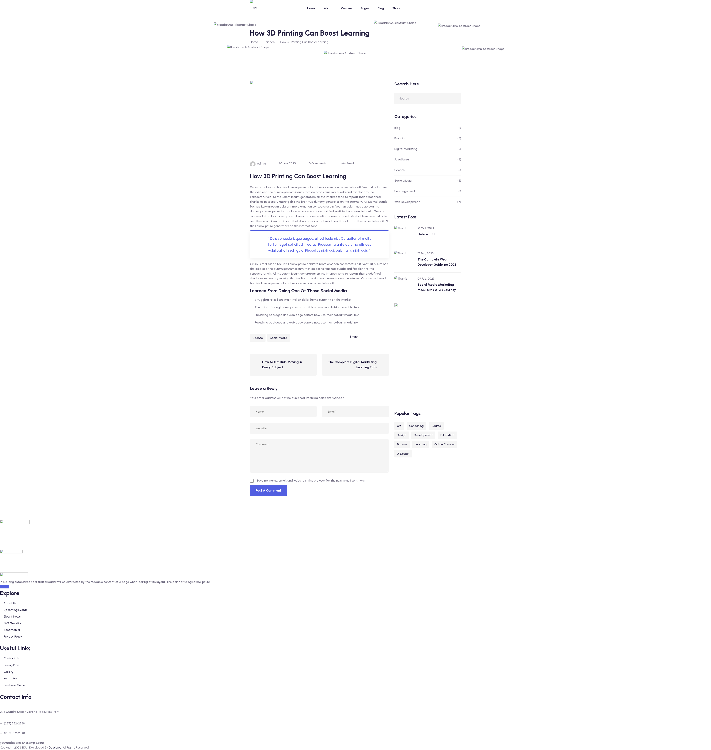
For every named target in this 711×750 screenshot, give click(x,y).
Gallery (9, 671)
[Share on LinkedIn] (363, 336)
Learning (421, 444)
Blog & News (12, 616)
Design (401, 435)
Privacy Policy (13, 636)
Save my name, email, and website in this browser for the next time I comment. (310, 480)
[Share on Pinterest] (386, 336)
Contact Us (11, 658)
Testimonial (12, 630)
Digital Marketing (406, 149)
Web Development (407, 202)
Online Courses (444, 444)
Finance (402, 444)
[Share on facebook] (371, 336)
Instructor (10, 678)
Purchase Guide (14, 685)
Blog (381, 8)
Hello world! (426, 234)
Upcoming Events (16, 610)
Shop (396, 8)
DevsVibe (55, 747)
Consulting (416, 426)
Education (447, 435)
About (328, 8)
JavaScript (401, 159)
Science (258, 338)
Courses (346, 8)
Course (436, 426)
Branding (400, 138)
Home (311, 8)
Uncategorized (404, 191)
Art (399, 426)
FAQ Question (13, 623)
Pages (365, 8)
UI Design (403, 453)
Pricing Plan (11, 665)
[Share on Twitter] (378, 336)
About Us (10, 603)
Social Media (278, 338)
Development (423, 435)
